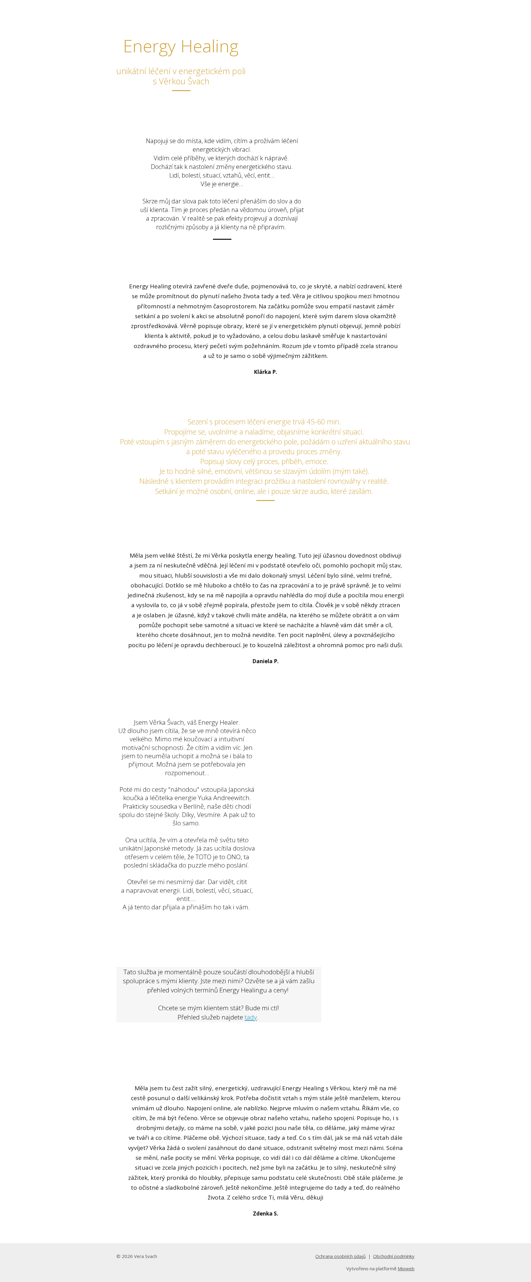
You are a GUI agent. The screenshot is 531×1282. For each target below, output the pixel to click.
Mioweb (406, 1268)
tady (251, 1017)
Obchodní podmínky (394, 1256)
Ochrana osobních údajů (340, 1256)
